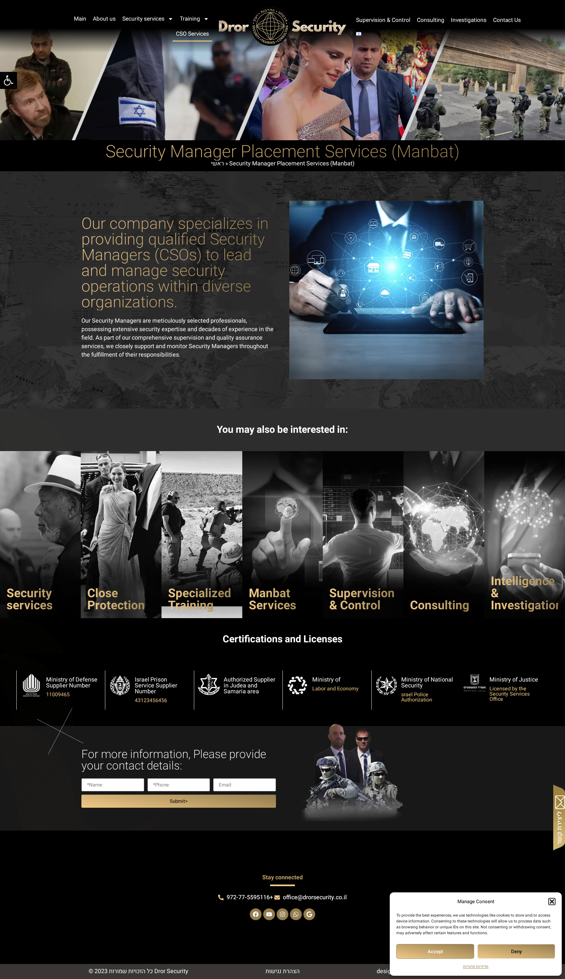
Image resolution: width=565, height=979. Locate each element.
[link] (8, 80)
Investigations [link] (469, 20)
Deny (516, 951)
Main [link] (80, 19)
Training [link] (190, 19)
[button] (552, 901)
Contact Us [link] (507, 20)
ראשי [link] (217, 163)
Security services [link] (143, 19)
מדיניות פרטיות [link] (475, 967)
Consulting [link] (430, 20)
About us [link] (104, 19)
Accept (435, 951)
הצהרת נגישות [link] (282, 971)
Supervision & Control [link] (383, 20)
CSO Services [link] (192, 34)
